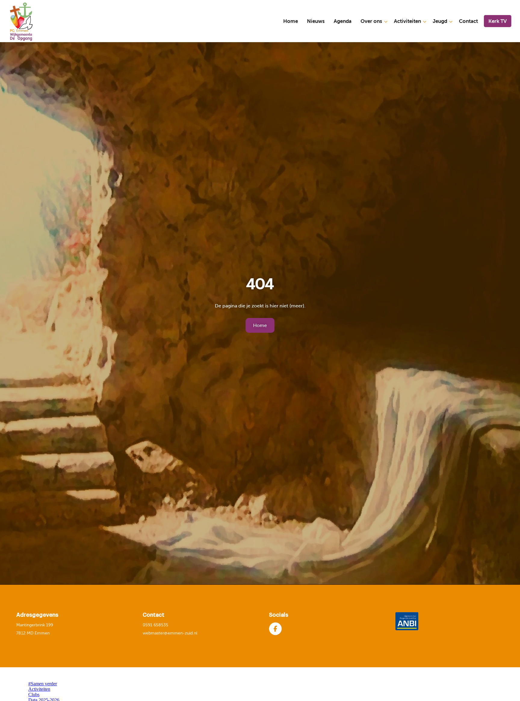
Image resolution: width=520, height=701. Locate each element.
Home (290, 21)
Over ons (371, 21)
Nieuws (316, 21)
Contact (468, 21)
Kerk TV (497, 21)
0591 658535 (155, 625)
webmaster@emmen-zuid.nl (170, 633)
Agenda (342, 21)
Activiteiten (407, 21)
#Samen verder (42, 683)
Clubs (33, 694)
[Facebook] (275, 628)
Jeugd (440, 21)
